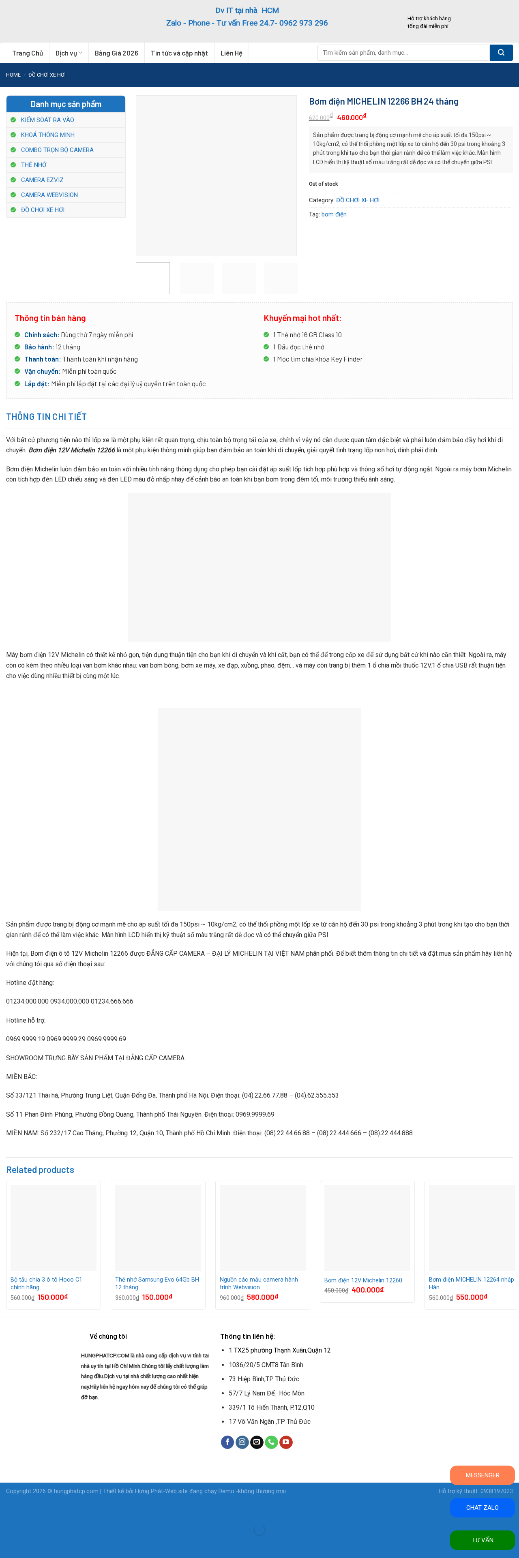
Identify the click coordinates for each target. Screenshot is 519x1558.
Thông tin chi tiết (46, 416)
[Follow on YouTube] (286, 1442)
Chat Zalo (482, 1507)
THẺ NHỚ (33, 165)
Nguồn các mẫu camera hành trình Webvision (259, 1283)
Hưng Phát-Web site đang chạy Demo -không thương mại (210, 1491)
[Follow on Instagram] (242, 1442)
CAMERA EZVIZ (42, 180)
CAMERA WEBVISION (49, 195)
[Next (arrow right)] (32, 1544)
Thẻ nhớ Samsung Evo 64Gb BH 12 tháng (157, 1283)
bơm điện (334, 214)
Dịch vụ (66, 53)
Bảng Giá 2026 (116, 53)
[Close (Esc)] (8, 1510)
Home (13, 75)
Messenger (483, 1475)
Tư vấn (482, 1540)
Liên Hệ (231, 53)
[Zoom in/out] (32, 1510)
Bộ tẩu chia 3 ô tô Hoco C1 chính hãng (46, 1283)
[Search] (501, 53)
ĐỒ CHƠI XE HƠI (47, 75)
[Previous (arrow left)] (8, 1544)
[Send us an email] (257, 1442)
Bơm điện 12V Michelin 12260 (363, 1280)
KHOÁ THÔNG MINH (48, 135)
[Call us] (271, 1442)
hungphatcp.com (76, 1491)
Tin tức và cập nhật (179, 53)
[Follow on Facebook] (227, 1442)
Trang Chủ (27, 53)
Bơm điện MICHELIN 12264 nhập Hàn (471, 1283)
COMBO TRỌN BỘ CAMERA (57, 150)
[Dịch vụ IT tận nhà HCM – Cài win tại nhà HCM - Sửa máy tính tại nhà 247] (55, 21)
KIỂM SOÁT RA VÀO (47, 120)
